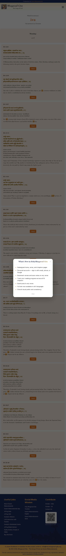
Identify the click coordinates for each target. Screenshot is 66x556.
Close (33, 294)
